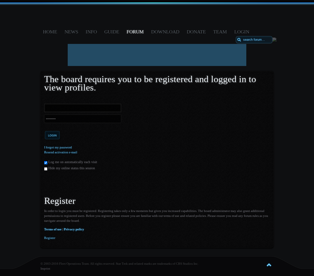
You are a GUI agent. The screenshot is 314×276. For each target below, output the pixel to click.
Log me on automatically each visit (72, 162)
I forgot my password (58, 147)
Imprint (45, 268)
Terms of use (53, 229)
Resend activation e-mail (60, 152)
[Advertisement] (157, 55)
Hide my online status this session (71, 168)
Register (49, 238)
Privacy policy (74, 229)
